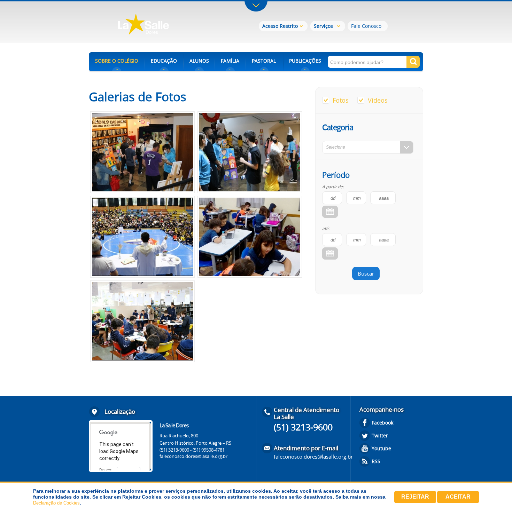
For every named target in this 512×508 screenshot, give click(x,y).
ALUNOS (199, 60)
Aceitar (458, 497)
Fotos (341, 100)
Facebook (382, 422)
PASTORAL (264, 60)
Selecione (335, 147)
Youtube (381, 448)
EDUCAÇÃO (164, 60)
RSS (376, 461)
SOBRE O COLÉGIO (116, 60)
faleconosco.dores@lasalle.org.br (193, 456)
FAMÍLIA (230, 60)
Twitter (380, 435)
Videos (378, 100)
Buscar (366, 273)
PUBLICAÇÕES (305, 60)
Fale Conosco (366, 26)
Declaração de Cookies (56, 503)
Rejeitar (415, 497)
